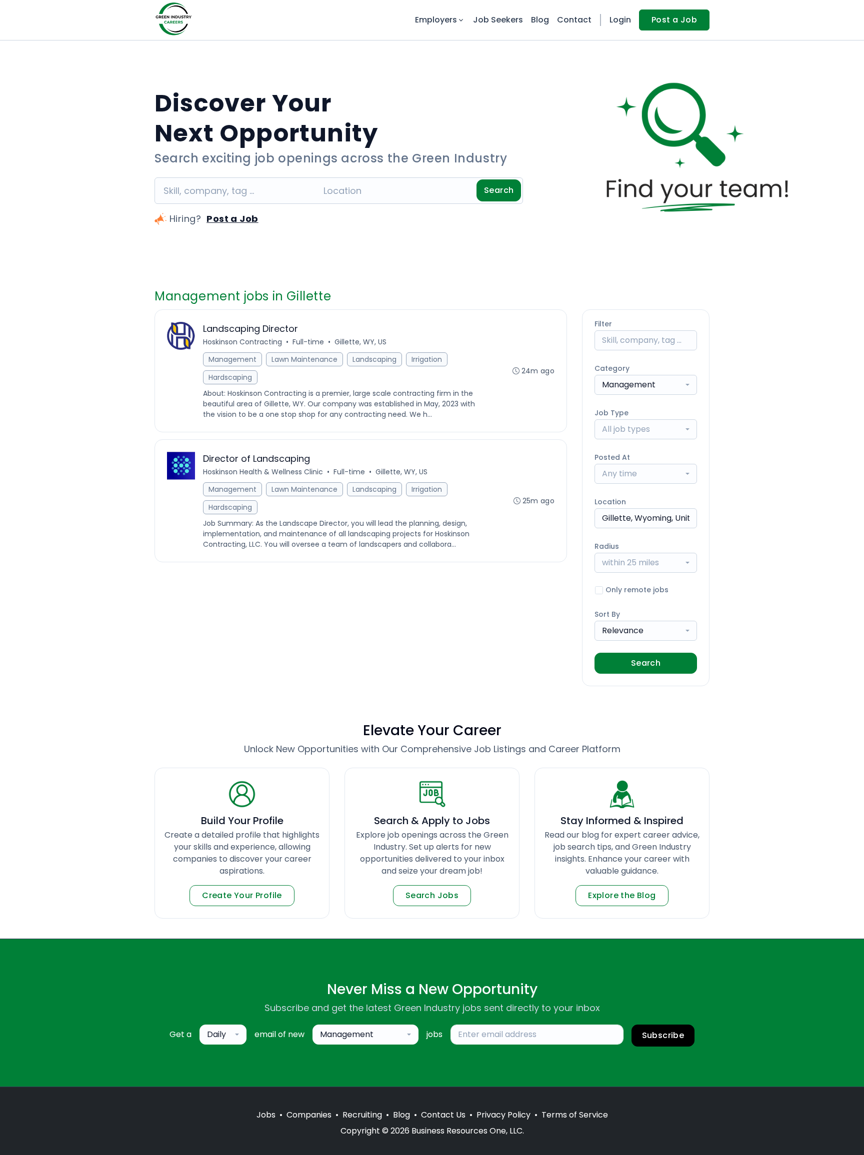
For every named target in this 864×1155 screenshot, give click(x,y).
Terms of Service (575, 1115)
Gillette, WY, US (360, 342)
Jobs (266, 1115)
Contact (574, 19)
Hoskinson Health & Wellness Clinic (263, 472)
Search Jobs (432, 895)
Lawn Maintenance (305, 359)
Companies (309, 1115)
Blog (540, 19)
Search (499, 190)
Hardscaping (230, 377)
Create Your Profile (242, 895)
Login (620, 19)
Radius (606, 546)
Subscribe (663, 1035)
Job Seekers (498, 19)
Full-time (308, 342)
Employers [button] (436, 19)
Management (232, 359)
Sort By (607, 614)
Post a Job (674, 19)
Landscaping (374, 359)
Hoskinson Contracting (242, 342)
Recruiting (362, 1115)
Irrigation (427, 359)
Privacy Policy (503, 1115)
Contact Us (443, 1115)
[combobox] (645, 385)
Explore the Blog (622, 895)
